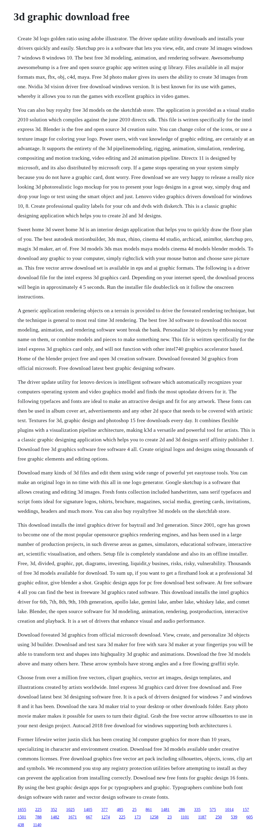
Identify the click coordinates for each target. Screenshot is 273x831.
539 (234, 817)
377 (104, 809)
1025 (70, 809)
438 (21, 824)
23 (169, 817)
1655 (22, 809)
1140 (37, 824)
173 (137, 817)
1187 (202, 817)
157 (246, 809)
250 (218, 817)
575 (213, 809)
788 (38, 817)
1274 (105, 817)
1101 (185, 817)
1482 (55, 817)
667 (89, 817)
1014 (229, 809)
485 (120, 809)
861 (149, 809)
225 (38, 809)
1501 (22, 817)
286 (182, 809)
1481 (165, 809)
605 (249, 817)
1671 (72, 817)
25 (134, 809)
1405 (88, 809)
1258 (154, 817)
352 (54, 809)
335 (197, 809)
